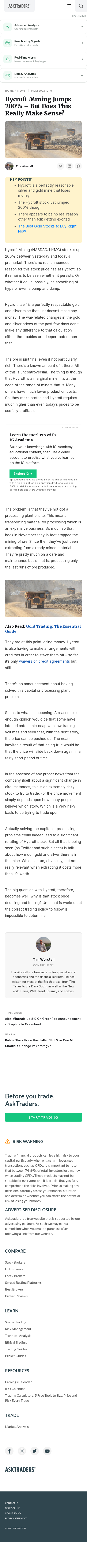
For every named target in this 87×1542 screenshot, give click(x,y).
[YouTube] (47, 1451)
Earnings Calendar (18, 1382)
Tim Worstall (24, 166)
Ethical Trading (16, 1342)
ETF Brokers (14, 1269)
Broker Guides (15, 1356)
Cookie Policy (13, 1513)
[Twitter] (34, 1451)
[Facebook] (9, 1451)
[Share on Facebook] (78, 166)
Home (9, 90)
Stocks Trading (15, 1322)
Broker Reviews (16, 1296)
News (21, 90)
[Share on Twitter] (60, 166)
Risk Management (18, 1329)
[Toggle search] (81, 6)
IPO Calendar (15, 1389)
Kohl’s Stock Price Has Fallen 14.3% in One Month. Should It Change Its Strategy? (42, 1040)
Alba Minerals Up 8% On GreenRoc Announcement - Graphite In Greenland (43, 1018)
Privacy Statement (16, 1518)
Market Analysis (17, 1426)
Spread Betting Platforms (23, 1282)
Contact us (11, 1503)
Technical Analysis (18, 1335)
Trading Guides (16, 1349)
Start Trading (43, 1117)
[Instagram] (22, 1451)
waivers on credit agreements (44, 661)
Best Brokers (14, 1289)
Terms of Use (12, 1508)
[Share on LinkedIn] (69, 166)
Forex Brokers (15, 1276)
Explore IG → (23, 473)
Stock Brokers (15, 1262)
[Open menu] (69, 5)
